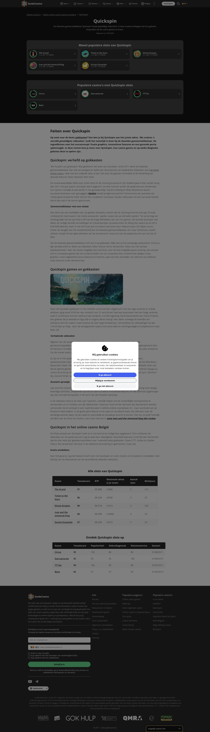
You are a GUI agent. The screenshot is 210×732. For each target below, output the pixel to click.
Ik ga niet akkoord (105, 386)
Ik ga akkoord (105, 375)
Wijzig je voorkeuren (105, 380)
